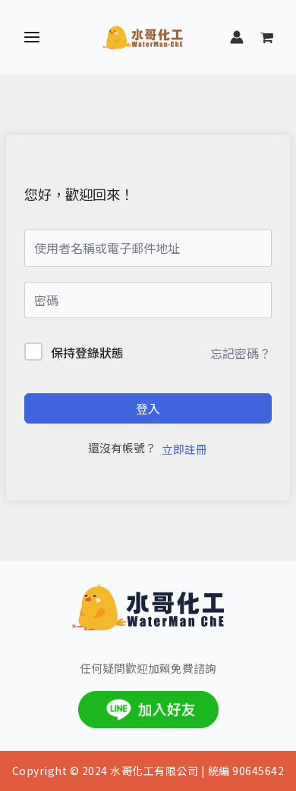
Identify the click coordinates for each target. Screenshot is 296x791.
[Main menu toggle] (32, 37)
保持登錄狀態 (87, 352)
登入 (148, 408)
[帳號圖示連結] (237, 37)
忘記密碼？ (240, 353)
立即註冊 (184, 449)
